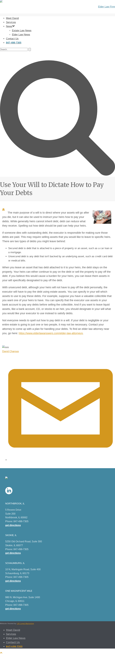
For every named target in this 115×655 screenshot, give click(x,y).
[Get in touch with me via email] (60, 459)
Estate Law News (21, 30)
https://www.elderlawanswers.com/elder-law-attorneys (51, 333)
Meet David (12, 18)
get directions (13, 525)
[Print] (5, 210)
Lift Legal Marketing (25, 623)
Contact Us (12, 38)
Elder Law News (21, 34)
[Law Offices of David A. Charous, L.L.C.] (57, 7)
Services (11, 22)
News (9, 26)
